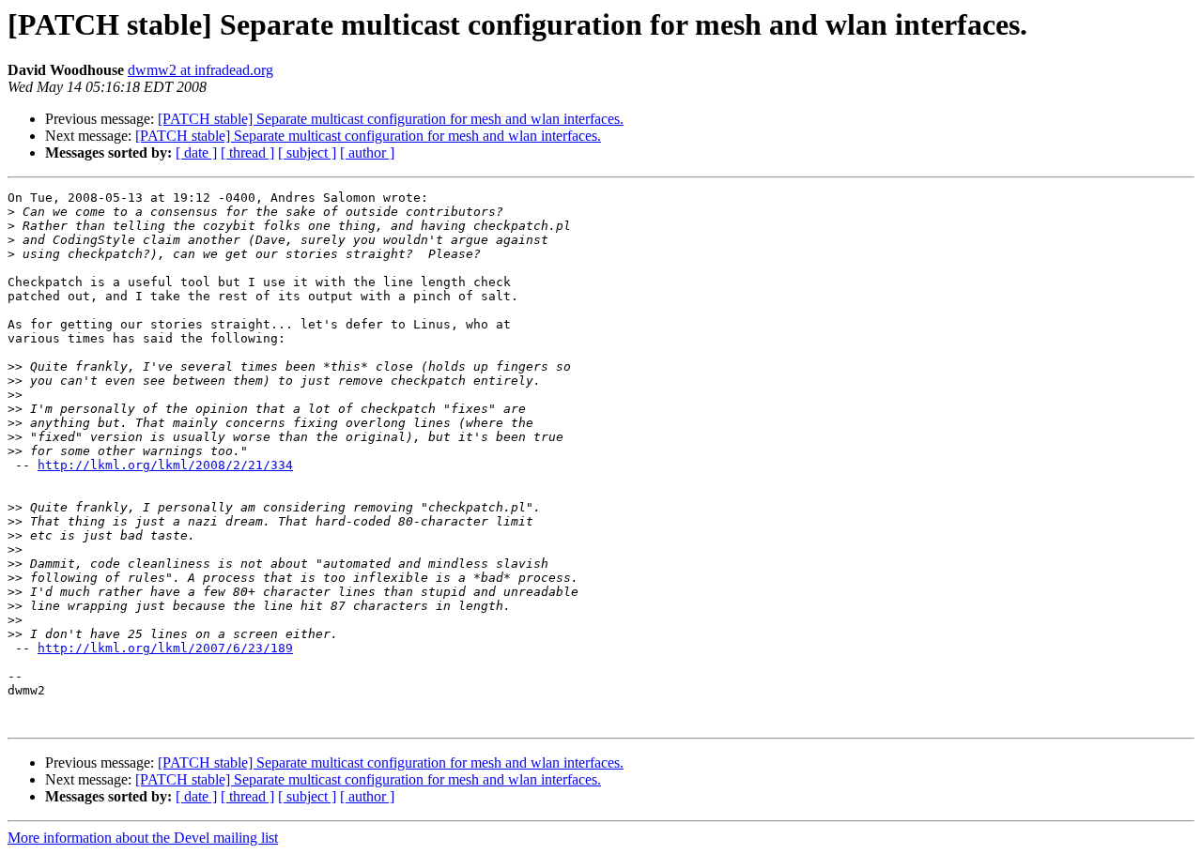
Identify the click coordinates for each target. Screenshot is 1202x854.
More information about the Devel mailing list (143, 838)
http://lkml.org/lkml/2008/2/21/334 (165, 465)
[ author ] (367, 152)
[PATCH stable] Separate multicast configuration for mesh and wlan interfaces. (391, 119)
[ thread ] (247, 152)
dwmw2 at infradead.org (200, 70)
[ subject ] (307, 152)
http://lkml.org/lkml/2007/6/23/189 (165, 648)
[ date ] (196, 152)
